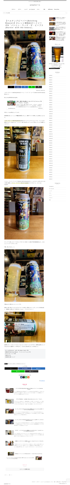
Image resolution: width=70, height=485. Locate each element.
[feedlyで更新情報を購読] (26, 377)
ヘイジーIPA (16, 363)
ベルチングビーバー (22, 363)
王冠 (54, 481)
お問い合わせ (58, 481)
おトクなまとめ (47, 481)
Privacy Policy (64, 481)
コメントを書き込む (25, 469)
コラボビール (11, 363)
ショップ (42, 481)
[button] (66, 13)
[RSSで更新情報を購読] (28, 377)
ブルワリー (34, 481)
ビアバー (38, 481)
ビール (6, 363)
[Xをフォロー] (24, 377)
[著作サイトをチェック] (21, 377)
